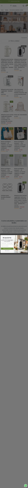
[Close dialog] (26, 236)
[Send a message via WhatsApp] (25, 485)
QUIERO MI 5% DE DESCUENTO (7, 248)
